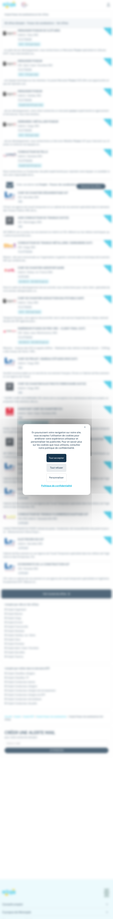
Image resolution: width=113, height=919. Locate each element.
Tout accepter (56, 458)
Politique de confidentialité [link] (56, 485)
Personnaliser (56, 477)
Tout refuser (56, 467)
